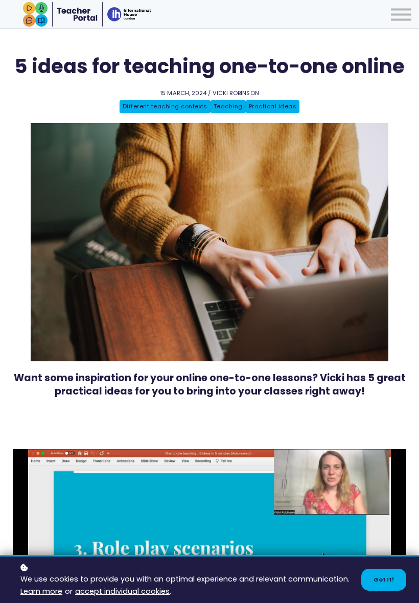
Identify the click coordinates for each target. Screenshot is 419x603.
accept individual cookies (122, 591)
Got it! (384, 579)
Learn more (41, 591)
